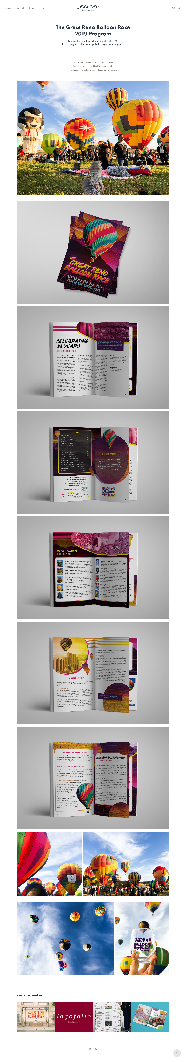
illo (23, 8)
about (8, 8)
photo (31, 8)
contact (40, 8)
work (16, 8)
